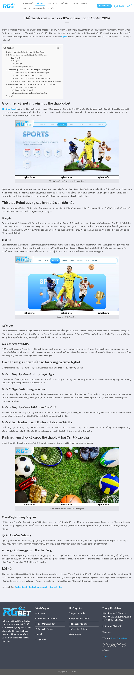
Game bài (74, 3)
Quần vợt (18, 64)
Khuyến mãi (39, 8)
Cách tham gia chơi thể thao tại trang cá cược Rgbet (29, 70)
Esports (17, 61)
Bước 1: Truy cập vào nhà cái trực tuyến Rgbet (32, 73)
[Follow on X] (109, 645)
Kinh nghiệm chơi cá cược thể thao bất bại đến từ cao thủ (31, 84)
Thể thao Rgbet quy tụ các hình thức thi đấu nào (27, 55)
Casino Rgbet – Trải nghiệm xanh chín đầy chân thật (38, 587)
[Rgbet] (10, 6)
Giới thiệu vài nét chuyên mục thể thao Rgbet (26, 52)
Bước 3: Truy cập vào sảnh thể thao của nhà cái (32, 78)
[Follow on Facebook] (105, 645)
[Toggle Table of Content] (58, 48)
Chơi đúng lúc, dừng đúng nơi (25, 87)
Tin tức (51, 8)
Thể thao (40, 3)
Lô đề (84, 3)
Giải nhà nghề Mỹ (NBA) (24, 66)
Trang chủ (27, 3)
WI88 (105, 656)
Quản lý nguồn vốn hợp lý (24, 90)
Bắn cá (26, 8)
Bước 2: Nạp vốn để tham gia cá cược (29, 75)
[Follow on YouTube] (119, 645)
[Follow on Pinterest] (114, 645)
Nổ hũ (64, 3)
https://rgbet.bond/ (120, 638)
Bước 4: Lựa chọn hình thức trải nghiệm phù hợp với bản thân (38, 81)
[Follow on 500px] (124, 645)
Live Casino (53, 3)
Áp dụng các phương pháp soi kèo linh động (31, 93)
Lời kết (10, 96)
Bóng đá (18, 58)
